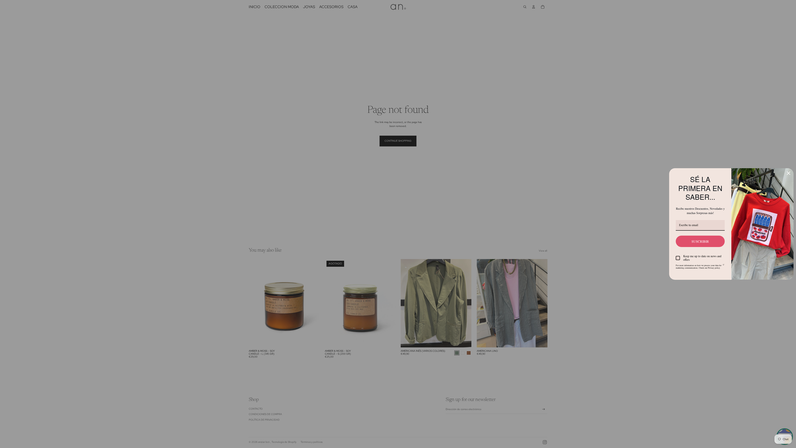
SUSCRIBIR (700, 240)
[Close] (789, 172)
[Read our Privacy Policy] (723, 264)
